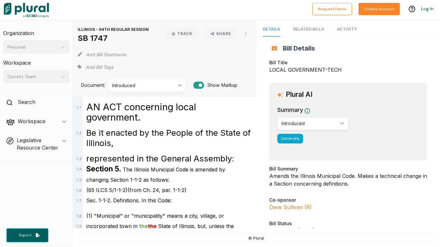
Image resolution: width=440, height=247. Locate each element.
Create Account (379, 9)
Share (223, 33)
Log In (427, 9)
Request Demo (332, 9)
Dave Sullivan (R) (290, 207)
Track (185, 33)
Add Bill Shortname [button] (106, 54)
